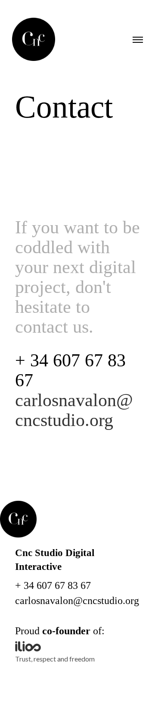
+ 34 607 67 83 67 (53, 585)
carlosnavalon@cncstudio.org (77, 600)
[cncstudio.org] (33, 40)
